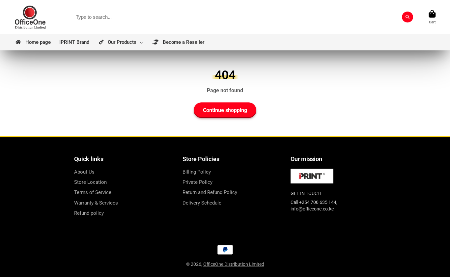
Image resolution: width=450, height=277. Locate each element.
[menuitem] (32, 42)
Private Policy (197, 182)
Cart (432, 17)
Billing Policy (197, 172)
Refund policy (89, 213)
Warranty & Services (96, 203)
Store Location (90, 182)
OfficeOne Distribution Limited (233, 264)
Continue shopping (225, 110)
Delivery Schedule (202, 203)
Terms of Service (92, 192)
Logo (30, 17)
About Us (84, 172)
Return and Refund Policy (210, 192)
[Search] (407, 17)
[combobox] (242, 17)
